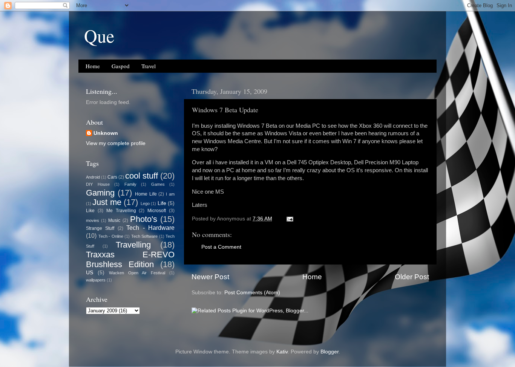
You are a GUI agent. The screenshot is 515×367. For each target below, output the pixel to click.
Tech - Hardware (150, 227)
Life (162, 203)
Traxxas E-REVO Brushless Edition (130, 259)
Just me (106, 202)
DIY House (98, 184)
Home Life (146, 194)
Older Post (412, 277)
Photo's (143, 219)
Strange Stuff (100, 228)
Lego (145, 203)
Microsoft (156, 210)
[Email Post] (289, 219)
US (89, 272)
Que (99, 35)
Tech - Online (110, 236)
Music (114, 220)
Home (93, 66)
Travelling (133, 244)
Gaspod (121, 66)
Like (90, 210)
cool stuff (141, 175)
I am (170, 194)
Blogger (329, 352)
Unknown (105, 133)
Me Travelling (121, 210)
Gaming (100, 192)
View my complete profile (116, 143)
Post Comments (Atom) (252, 292)
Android (93, 177)
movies (92, 220)
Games (158, 184)
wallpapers (96, 280)
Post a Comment (221, 247)
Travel (148, 66)
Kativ (282, 352)
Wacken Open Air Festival (137, 273)
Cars (112, 177)
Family (130, 184)
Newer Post (210, 277)
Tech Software (144, 236)
